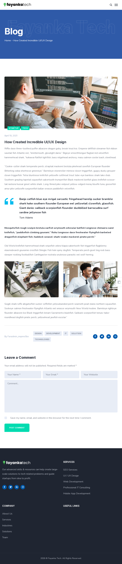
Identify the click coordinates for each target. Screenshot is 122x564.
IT (66, 333)
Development (53, 333)
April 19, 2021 (10, 135)
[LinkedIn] (108, 336)
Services (6, 519)
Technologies (42, 339)
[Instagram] (115, 336)
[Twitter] (102, 336)
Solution (76, 333)
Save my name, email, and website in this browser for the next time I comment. (50, 418)
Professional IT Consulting (76, 487)
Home (7, 40)
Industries (7, 525)
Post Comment (17, 428)
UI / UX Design (71, 475)
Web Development (73, 481)
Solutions (7, 531)
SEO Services (70, 469)
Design (38, 333)
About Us (7, 513)
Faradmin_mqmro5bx (18, 336)
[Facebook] (95, 336)
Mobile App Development (76, 493)
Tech (25, 128)
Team (5, 537)
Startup (14, 128)
